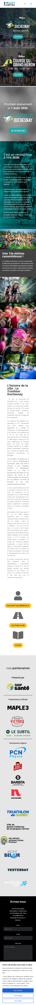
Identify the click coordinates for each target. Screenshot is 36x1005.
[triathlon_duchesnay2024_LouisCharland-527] (18, 289)
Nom (18, 925)
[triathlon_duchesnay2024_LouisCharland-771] (18, 341)
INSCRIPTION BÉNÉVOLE (18, 605)
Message (18, 943)
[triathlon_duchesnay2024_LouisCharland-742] (18, 315)
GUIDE (18, 645)
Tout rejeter (18, 1001)
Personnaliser (18, 996)
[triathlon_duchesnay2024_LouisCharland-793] (18, 366)
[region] (18, 983)
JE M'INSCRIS (18, 130)
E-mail (18, 934)
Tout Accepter (18, 990)
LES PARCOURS (18, 625)
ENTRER (18, 37)
